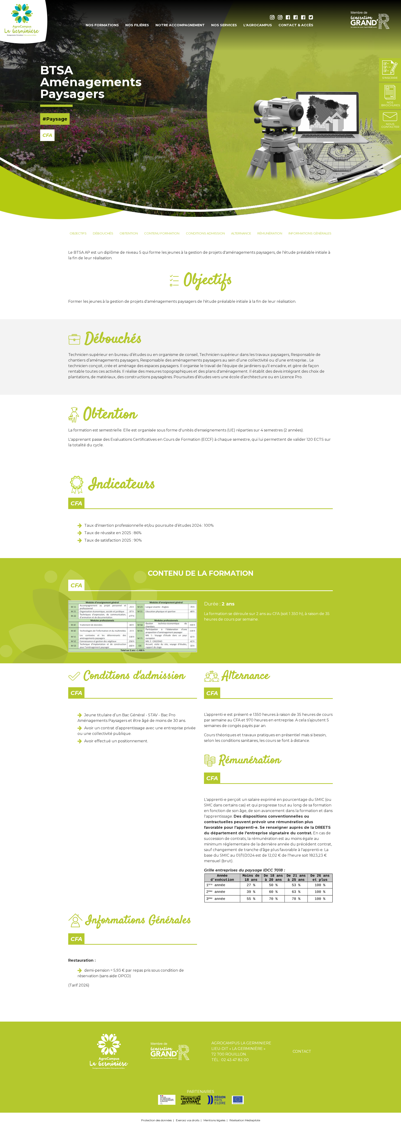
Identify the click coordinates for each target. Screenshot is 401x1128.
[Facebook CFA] (296, 18)
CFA (76, 503)
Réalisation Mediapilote (245, 1120)
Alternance (241, 233)
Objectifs (78, 233)
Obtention (129, 233)
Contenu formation (161, 233)
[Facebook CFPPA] (304, 18)
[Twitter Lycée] (311, 18)
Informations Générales (309, 233)
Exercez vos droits (187, 1120)
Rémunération (269, 233)
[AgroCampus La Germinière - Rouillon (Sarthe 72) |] (24, 22)
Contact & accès (295, 25)
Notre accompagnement (180, 25)
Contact (302, 1051)
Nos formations (102, 25)
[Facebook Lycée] (289, 18)
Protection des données (156, 1120)
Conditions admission (205, 233)
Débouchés (103, 233)
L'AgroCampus (257, 25)
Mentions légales (214, 1120)
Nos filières (137, 25)
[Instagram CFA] (281, 18)
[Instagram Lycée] (273, 18)
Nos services (224, 25)
